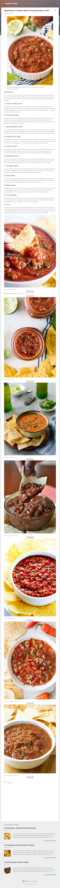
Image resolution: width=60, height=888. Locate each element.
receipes (10, 782)
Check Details (30, 291)
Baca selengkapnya (50, 840)
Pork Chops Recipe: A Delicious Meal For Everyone (19, 845)
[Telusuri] (58, 4)
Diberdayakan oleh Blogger (30, 881)
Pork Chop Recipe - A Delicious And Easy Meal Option (20, 828)
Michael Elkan (33, 884)
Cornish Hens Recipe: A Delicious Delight (16, 862)
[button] (55, 11)
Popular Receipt (11, 3)
